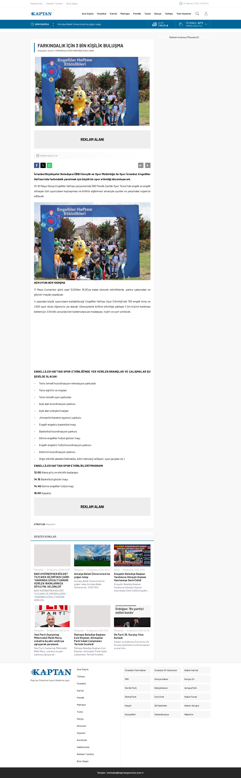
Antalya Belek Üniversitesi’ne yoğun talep (79, 24)
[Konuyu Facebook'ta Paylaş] (36, 165)
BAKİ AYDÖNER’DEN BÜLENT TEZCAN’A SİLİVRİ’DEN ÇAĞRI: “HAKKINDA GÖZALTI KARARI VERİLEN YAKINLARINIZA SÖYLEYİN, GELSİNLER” (52, 580)
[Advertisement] (92, 342)
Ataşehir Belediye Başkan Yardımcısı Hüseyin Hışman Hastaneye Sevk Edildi (130, 577)
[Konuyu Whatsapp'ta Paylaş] (49, 165)
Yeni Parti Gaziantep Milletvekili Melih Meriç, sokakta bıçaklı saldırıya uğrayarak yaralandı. (49, 639)
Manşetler (51, 524)
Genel (51, 50)
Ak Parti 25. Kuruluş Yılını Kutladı (129, 636)
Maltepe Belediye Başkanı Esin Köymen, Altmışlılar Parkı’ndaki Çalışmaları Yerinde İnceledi (90, 639)
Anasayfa (42, 50)
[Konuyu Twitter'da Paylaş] (43, 165)
